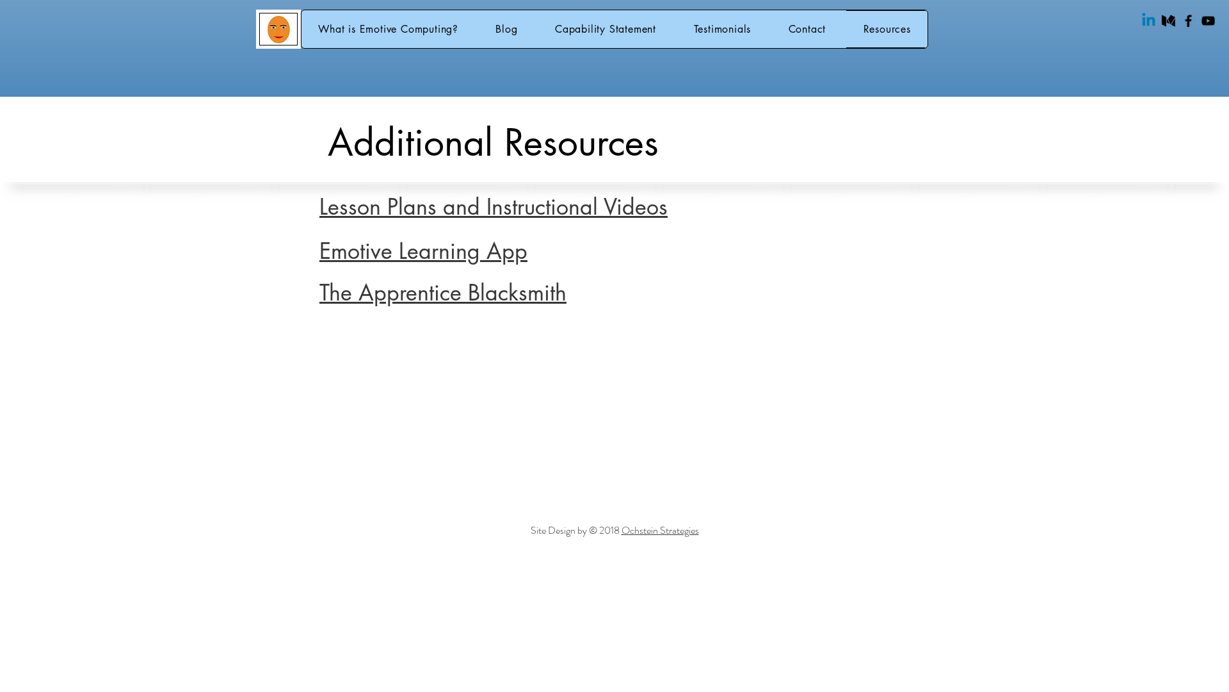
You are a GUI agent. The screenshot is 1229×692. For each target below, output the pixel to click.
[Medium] (1169, 21)
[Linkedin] (1149, 21)
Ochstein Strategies (660, 530)
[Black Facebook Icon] (1188, 21)
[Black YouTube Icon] (1208, 21)
